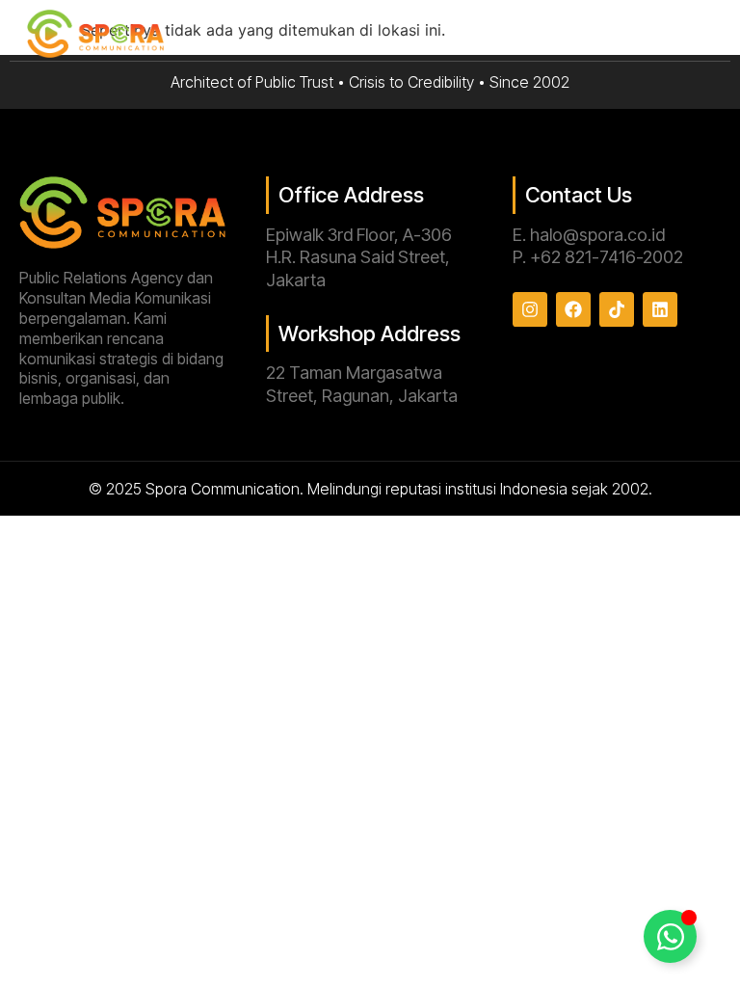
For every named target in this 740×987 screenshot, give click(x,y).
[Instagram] (530, 309)
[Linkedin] (660, 309)
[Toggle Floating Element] (670, 936)
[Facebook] (573, 309)
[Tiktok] (616, 309)
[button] (708, 35)
